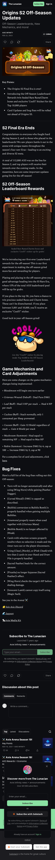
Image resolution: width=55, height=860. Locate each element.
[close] (47, 766)
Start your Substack (20, 847)
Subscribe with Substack (29, 814)
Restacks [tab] (21, 696)
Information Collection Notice (29, 661)
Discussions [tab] (24, 731)
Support (9, 613)
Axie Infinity (7, 33)
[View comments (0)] (12, 42)
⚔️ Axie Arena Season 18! (17, 757)
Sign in (49, 4)
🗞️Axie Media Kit (11, 620)
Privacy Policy (32, 826)
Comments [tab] (9, 696)
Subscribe (38, 4)
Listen (49, 34)
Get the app (41, 847)
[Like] (5, 42)
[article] (27, 745)
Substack (13, 854)
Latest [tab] (13, 731)
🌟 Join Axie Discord (12, 607)
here (4, 461)
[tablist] (14, 696)
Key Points (7, 743)
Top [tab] (5, 731)
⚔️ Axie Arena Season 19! (17, 739)
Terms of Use (41, 658)
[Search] (50, 731)
